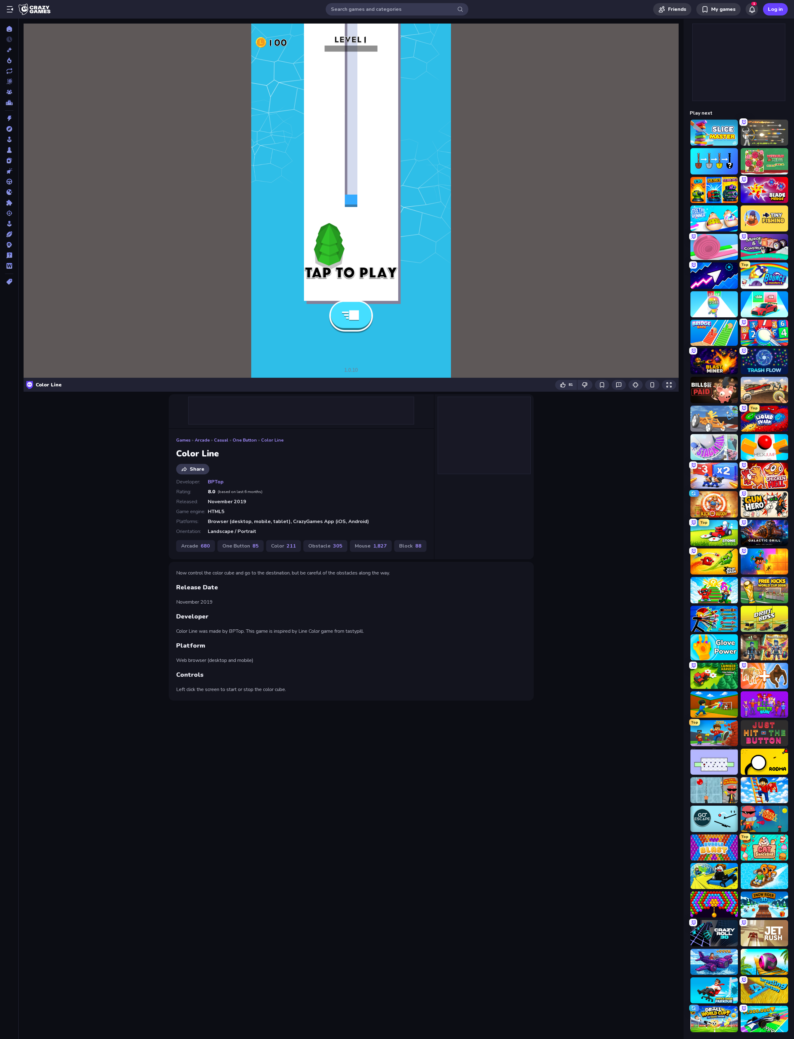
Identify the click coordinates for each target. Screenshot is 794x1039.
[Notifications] (752, 9)
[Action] (9, 118)
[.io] (9, 192)
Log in (775, 9)
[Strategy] (9, 245)
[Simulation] (9, 223)
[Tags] (9, 281)
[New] (9, 50)
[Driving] (9, 181)
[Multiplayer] (9, 92)
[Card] (9, 160)
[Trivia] (9, 255)
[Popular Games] (9, 60)
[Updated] (9, 71)
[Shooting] (9, 213)
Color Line (272, 440)
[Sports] (9, 234)
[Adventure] (9, 129)
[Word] (9, 266)
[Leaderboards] (9, 102)
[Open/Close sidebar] (9, 9)
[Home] (9, 29)
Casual (221, 440)
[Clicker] (9, 171)
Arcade (202, 440)
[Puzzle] (9, 202)
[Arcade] (9, 139)
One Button (245, 440)
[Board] (9, 150)
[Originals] (9, 81)
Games (183, 440)
